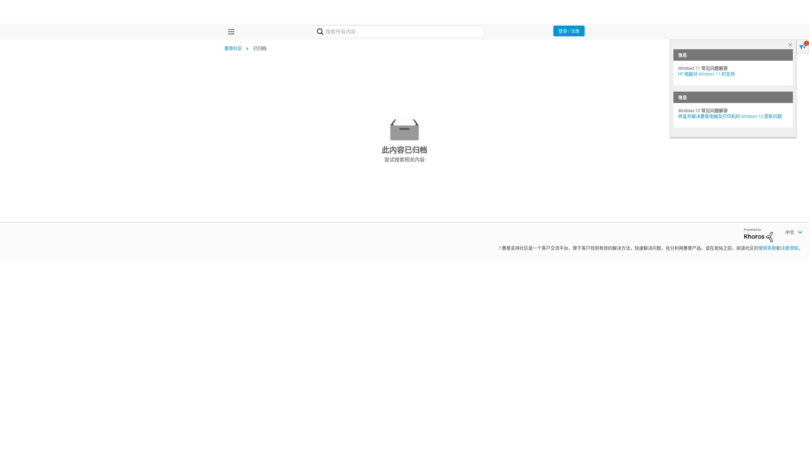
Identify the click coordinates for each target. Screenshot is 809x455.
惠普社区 (233, 48)
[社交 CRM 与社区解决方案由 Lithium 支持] (758, 235)
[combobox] (398, 31)
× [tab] (790, 45)
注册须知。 (792, 248)
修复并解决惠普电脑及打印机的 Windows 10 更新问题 (730, 116)
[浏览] (229, 31)
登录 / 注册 (569, 31)
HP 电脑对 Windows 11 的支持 (706, 74)
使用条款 (767, 248)
